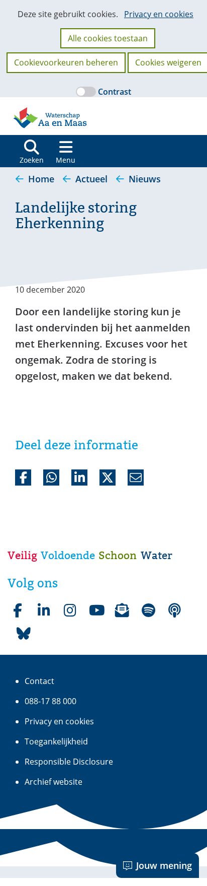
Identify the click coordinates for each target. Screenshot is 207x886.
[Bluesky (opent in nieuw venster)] (24, 634)
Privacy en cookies (158, 14)
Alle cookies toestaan (108, 38)
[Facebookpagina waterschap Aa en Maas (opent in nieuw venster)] (18, 610)
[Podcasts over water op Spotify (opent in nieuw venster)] (174, 610)
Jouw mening (164, 865)
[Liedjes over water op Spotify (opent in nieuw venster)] (148, 610)
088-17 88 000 (50, 701)
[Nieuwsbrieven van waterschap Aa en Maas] (122, 610)
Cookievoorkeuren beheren (66, 62)
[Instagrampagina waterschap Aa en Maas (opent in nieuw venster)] (70, 610)
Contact (39, 681)
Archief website (53, 781)
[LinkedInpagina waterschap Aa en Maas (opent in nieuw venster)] (44, 610)
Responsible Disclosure (69, 761)
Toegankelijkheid (56, 741)
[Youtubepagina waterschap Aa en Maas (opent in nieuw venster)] (96, 610)
